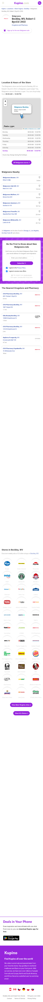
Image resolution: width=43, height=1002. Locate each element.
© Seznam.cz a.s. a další (34, 128)
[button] (17, 30)
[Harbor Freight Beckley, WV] (35, 641)
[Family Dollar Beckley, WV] (35, 602)
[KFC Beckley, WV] (35, 667)
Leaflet (25, 128)
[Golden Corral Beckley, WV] (7, 602)
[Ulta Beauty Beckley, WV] (7, 679)
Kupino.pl (28, 989)
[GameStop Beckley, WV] (7, 628)
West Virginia (19, 8)
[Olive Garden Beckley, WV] (21, 667)
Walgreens (6, 230)
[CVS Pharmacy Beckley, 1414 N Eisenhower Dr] (21, 329)
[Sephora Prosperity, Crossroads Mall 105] (21, 340)
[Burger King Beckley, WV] (35, 654)
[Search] (39, 3)
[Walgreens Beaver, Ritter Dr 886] (21, 178)
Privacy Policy (21, 268)
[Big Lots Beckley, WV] (7, 641)
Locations (10, 8)
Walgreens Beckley (21, 107)
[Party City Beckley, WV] (21, 589)
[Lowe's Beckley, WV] (35, 589)
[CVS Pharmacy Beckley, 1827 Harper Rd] (21, 307)
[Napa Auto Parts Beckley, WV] (7, 692)
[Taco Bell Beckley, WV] (7, 667)
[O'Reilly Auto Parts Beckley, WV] (35, 692)
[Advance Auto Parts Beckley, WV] (35, 679)
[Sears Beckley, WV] (21, 615)
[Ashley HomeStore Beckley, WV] (21, 602)
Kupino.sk (32, 989)
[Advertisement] (21, 57)
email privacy (28, 275)
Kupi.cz (19, 989)
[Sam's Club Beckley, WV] (7, 615)
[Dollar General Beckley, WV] (21, 564)
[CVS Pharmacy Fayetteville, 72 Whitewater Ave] (21, 351)
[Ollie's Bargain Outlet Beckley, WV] (21, 654)
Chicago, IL (26, 230)
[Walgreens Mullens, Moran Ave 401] (21, 195)
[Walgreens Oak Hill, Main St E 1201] (21, 187)
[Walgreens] (6, 19)
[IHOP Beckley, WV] (7, 576)
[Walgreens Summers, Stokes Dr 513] (21, 204)
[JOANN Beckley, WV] (21, 628)
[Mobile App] (11, 938)
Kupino (4, 8)
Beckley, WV (34, 553)
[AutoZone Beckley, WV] (21, 692)
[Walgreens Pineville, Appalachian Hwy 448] (21, 212)
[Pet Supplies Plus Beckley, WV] (7, 654)
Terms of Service (19, 998)
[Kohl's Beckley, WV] (35, 615)
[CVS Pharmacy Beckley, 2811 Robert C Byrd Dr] (21, 296)
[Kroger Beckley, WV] (7, 564)
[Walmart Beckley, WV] (7, 589)
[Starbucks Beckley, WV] (21, 576)
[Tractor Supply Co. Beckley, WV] (21, 641)
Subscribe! (21, 263)
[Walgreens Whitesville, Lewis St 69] (21, 221)
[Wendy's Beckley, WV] (35, 576)
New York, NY (8, 233)
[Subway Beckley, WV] (21, 679)
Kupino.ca (14, 989)
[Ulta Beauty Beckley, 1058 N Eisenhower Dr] (21, 318)
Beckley (26, 8)
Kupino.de (23, 989)
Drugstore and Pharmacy (20, 25)
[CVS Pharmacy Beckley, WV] (35, 628)
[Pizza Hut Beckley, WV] (35, 564)
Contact (9, 998)
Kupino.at (10, 989)
